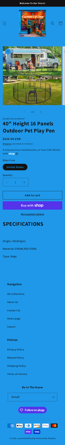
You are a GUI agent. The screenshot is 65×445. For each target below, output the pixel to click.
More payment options (32, 214)
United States (15, 167)
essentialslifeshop (26, 438)
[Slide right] (40, 112)
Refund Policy (15, 357)
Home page (13, 318)
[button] (4, 23)
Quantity (7, 175)
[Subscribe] (53, 397)
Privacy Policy (15, 349)
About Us (12, 302)
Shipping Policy (16, 365)
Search (11, 326)
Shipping (7, 144)
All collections (16, 294)
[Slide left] (25, 112)
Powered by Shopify (46, 438)
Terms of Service (17, 374)
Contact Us (13, 310)
